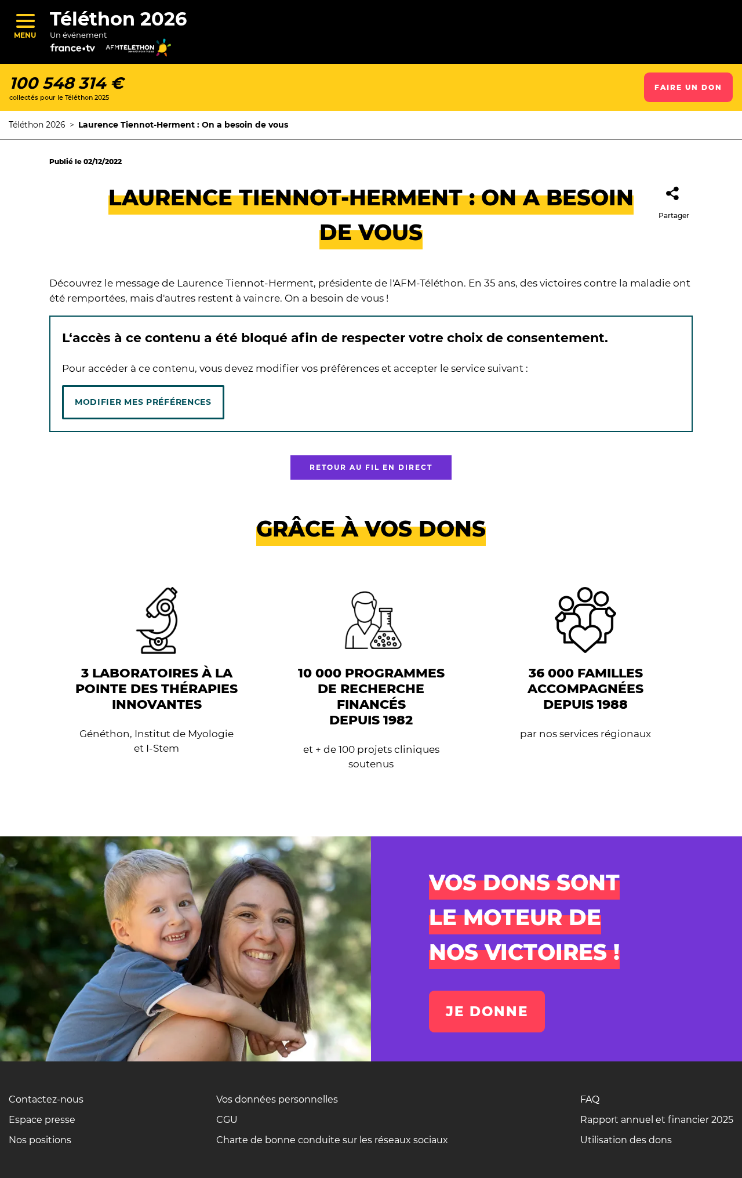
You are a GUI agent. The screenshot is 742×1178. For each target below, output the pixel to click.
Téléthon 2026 (118, 19)
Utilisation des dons (626, 1140)
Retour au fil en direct (371, 467)
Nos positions (40, 1140)
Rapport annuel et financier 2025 (656, 1119)
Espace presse (42, 1119)
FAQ (589, 1099)
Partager (674, 215)
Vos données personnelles (277, 1099)
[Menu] (25, 20)
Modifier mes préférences (143, 402)
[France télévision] (82, 51)
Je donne (487, 1011)
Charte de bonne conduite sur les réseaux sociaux (332, 1140)
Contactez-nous (46, 1099)
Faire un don (688, 87)
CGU (227, 1119)
